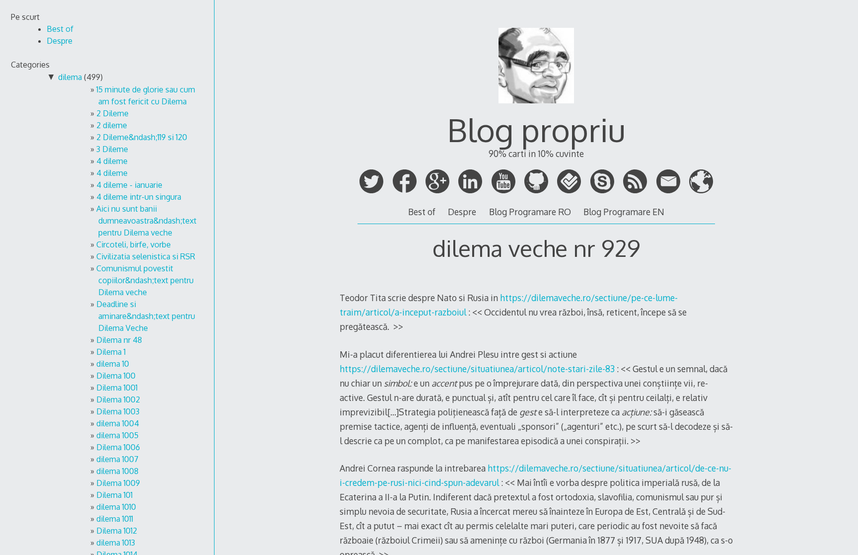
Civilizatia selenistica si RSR (145, 256)
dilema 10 (112, 364)
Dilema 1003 (118, 411)
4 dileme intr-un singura (138, 197)
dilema (70, 77)
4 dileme (112, 161)
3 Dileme (112, 149)
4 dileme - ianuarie (129, 185)
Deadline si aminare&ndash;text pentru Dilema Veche (145, 316)
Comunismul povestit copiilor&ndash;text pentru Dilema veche (145, 280)
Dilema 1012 (116, 531)
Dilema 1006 (118, 447)
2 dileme (111, 125)
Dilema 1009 (118, 483)
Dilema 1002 (118, 399)
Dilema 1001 (117, 388)
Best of (421, 211)
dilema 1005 (117, 435)
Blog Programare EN (623, 211)
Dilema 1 (111, 352)
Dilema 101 (114, 495)
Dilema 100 (116, 376)
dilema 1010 (116, 507)
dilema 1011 (114, 519)
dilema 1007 (117, 459)
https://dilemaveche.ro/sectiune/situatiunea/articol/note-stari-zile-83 (477, 368)
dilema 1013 (115, 543)
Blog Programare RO (530, 211)
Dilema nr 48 (119, 340)
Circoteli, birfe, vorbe (133, 244)
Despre (462, 211)
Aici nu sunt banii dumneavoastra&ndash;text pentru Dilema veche (146, 221)
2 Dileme (112, 113)
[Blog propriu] (536, 108)
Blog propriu (536, 129)
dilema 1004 (117, 423)
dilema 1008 (117, 471)
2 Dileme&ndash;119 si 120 (141, 137)
